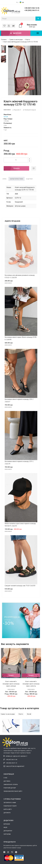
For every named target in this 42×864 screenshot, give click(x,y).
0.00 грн (29, 26)
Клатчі (27, 39)
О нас (5, 777)
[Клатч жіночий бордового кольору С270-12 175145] (3, 49)
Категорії (17, 33)
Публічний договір (10, 788)
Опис (5, 179)
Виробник (7, 824)
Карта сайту (8, 809)
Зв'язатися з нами (10, 802)
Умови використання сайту (13, 791)
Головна (4, 39)
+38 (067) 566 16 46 (31, 8)
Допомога (7, 812)
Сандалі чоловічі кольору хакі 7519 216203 (20, 586)
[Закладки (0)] (4, 26)
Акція (5, 827)
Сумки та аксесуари (16, 39)
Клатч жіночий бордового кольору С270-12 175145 (21, 42)
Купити (16, 168)
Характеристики (16, 179)
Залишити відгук (30, 110)
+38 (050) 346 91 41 (31, 10)
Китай (6, 117)
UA (23, 2)
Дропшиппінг (8, 831)
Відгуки (29, 179)
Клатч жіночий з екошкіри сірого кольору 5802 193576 (31, 683)
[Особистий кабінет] (9, 26)
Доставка (7, 781)
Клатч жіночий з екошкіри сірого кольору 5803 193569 (11, 683)
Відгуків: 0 (17, 110)
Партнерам (7, 834)
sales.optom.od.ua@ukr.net (15, 766)
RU (17, 2)
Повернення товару (10, 806)
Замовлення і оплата (11, 784)
